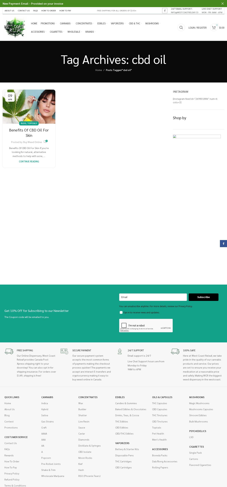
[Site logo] (15, 27)
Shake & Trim (48, 469)
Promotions (11, 427)
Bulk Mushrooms (198, 421)
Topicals (32, 123)
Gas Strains (47, 421)
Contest (9, 421)
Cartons (193, 458)
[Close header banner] (222, 3)
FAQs (7, 449)
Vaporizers (122, 443)
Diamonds (83, 439)
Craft (44, 427)
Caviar (81, 433)
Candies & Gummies (126, 403)
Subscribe (203, 297)
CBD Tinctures (160, 421)
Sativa (44, 415)
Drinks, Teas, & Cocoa (127, 415)
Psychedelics (197, 431)
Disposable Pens (124, 455)
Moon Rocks (85, 457)
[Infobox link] (184, 10)
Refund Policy (11, 479)
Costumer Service (16, 437)
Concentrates (88, 397)
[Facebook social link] (164, 10)
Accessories (160, 449)
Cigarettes (196, 446)
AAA (43, 439)
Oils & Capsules (162, 397)
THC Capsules (159, 403)
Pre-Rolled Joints (51, 463)
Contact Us (10, 443)
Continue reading (29, 161)
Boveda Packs (159, 455)
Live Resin (83, 421)
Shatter (82, 415)
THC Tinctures (159, 415)
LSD (191, 437)
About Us (9, 409)
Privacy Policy (11, 473)
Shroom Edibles (198, 415)
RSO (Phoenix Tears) (89, 475)
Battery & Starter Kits (127, 449)
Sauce (81, 427)
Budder (82, 409)
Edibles (120, 397)
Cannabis (47, 397)
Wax (80, 403)
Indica (44, 403)
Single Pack (195, 452)
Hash (81, 469)
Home (98, 69)
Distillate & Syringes (89, 445)
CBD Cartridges (123, 467)
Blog (23, 123)
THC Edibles (121, 421)
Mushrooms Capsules (201, 409)
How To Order (11, 461)
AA (42, 445)
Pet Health (158, 433)
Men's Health (159, 439)
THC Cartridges (123, 461)
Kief (80, 463)
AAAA (44, 433)
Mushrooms (196, 397)
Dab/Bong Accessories (164, 461)
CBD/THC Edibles (124, 433)
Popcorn (46, 457)
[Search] (181, 27)
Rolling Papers (160, 467)
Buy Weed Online (32, 142)
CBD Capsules (159, 409)
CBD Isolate (84, 451)
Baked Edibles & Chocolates (130, 409)
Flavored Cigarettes (200, 464)
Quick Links (11, 397)
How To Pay (10, 467)
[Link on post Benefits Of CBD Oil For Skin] (29, 107)
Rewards (9, 455)
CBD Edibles (121, 427)
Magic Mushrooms (199, 403)
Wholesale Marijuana (52, 475)
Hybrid (44, 409)
